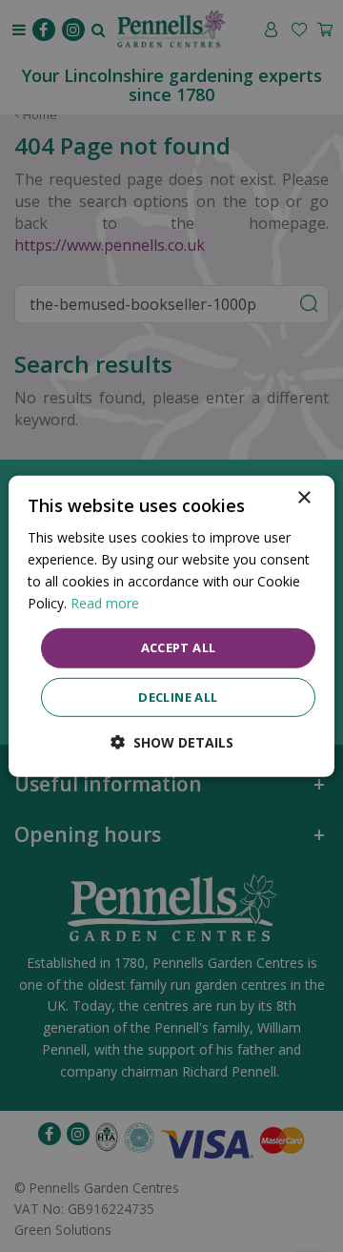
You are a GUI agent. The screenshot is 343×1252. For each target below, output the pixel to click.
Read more (105, 603)
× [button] (303, 497)
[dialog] (171, 625)
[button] (172, 742)
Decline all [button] (177, 697)
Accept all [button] (178, 647)
